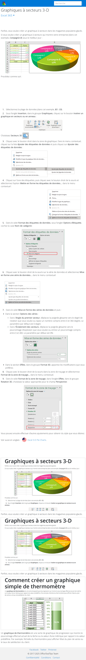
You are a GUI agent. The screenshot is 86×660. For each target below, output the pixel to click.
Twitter (43, 649)
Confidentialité (32, 657)
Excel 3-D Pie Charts (37, 440)
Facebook (34, 649)
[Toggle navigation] (81, 3)
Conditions (46, 657)
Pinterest (52, 649)
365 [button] (10, 15)
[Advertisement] (43, 23)
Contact (56, 657)
